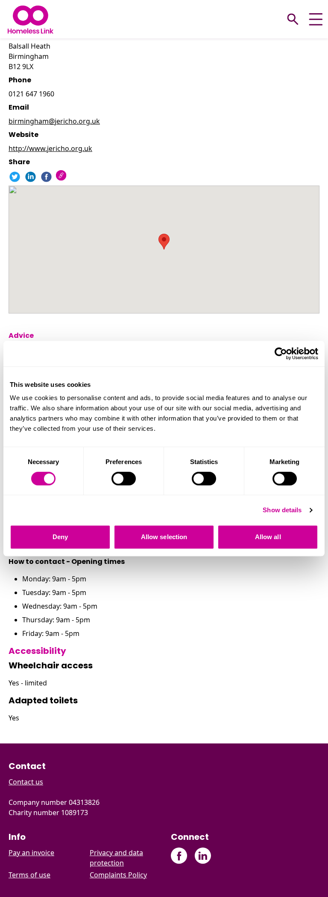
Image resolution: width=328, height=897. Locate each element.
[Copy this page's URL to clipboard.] (62, 176)
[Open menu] (316, 19)
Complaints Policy (118, 875)
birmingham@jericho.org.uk (54, 121)
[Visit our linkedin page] (202, 856)
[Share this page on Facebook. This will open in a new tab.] (46, 177)
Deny (60, 536)
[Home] (30, 19)
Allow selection (164, 536)
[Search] (293, 19)
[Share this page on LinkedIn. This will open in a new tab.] (30, 177)
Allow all (268, 536)
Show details (282, 510)
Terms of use (29, 875)
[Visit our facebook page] (179, 856)
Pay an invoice (31, 852)
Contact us (26, 782)
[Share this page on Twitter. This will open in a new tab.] (15, 177)
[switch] (123, 478)
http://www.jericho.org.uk (50, 148)
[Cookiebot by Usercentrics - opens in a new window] (280, 353)
